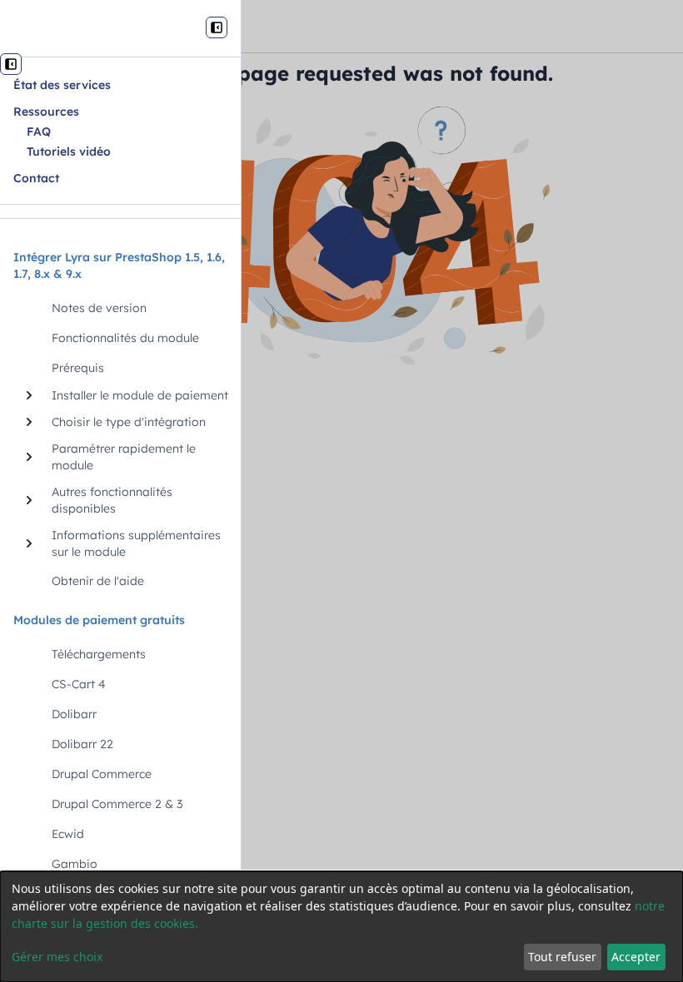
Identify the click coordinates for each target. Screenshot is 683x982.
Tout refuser (562, 957)
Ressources (46, 111)
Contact (36, 178)
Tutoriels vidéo (69, 151)
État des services (62, 84)
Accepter (636, 957)
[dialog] (341, 926)
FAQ (39, 131)
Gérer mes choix (57, 957)
